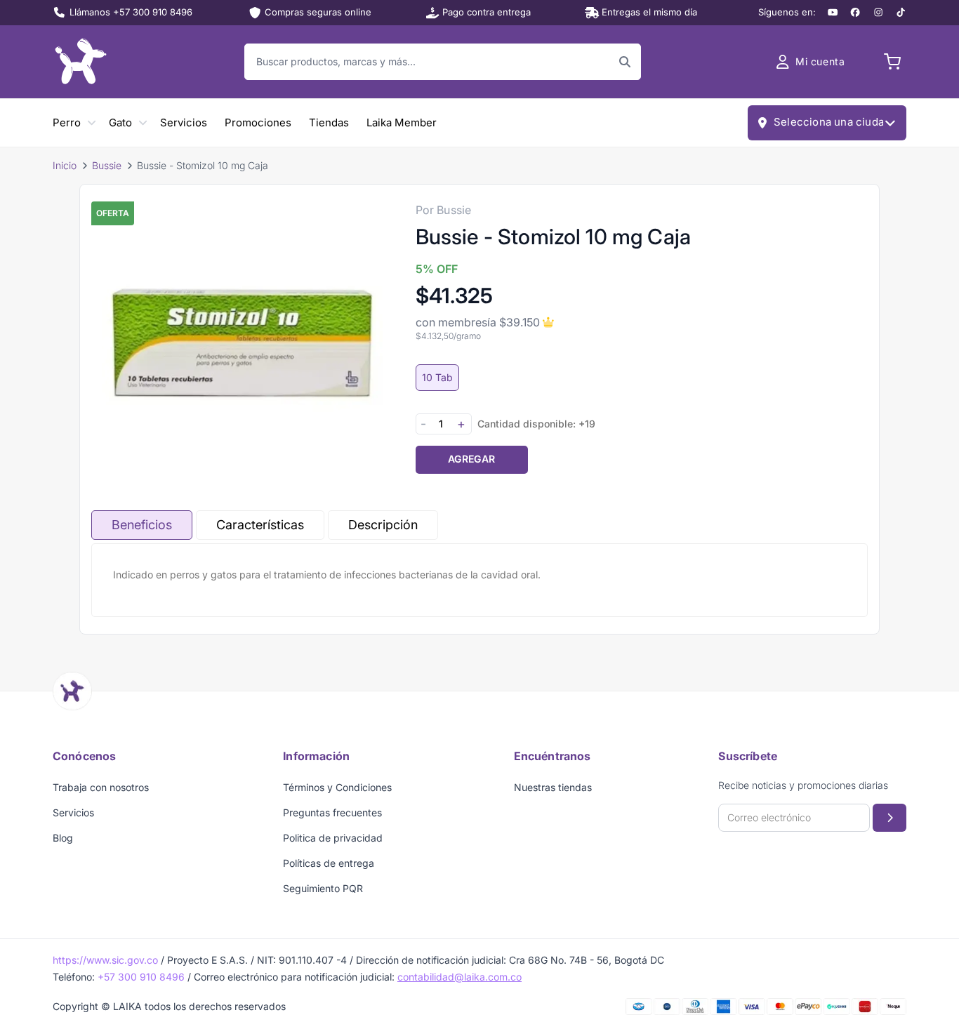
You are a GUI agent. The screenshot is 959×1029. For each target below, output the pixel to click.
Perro (67, 122)
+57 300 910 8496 (141, 977)
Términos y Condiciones (337, 787)
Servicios (183, 122)
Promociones (258, 122)
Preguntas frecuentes (332, 812)
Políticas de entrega (328, 863)
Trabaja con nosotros (101, 787)
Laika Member (401, 122)
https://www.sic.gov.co (105, 960)
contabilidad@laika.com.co (459, 977)
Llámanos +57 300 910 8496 (131, 12)
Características (260, 524)
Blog (63, 838)
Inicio (65, 165)
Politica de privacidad (333, 838)
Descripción (383, 524)
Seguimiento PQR (323, 888)
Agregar (471, 459)
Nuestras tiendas (553, 787)
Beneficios (142, 524)
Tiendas (329, 122)
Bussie (106, 165)
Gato (120, 122)
